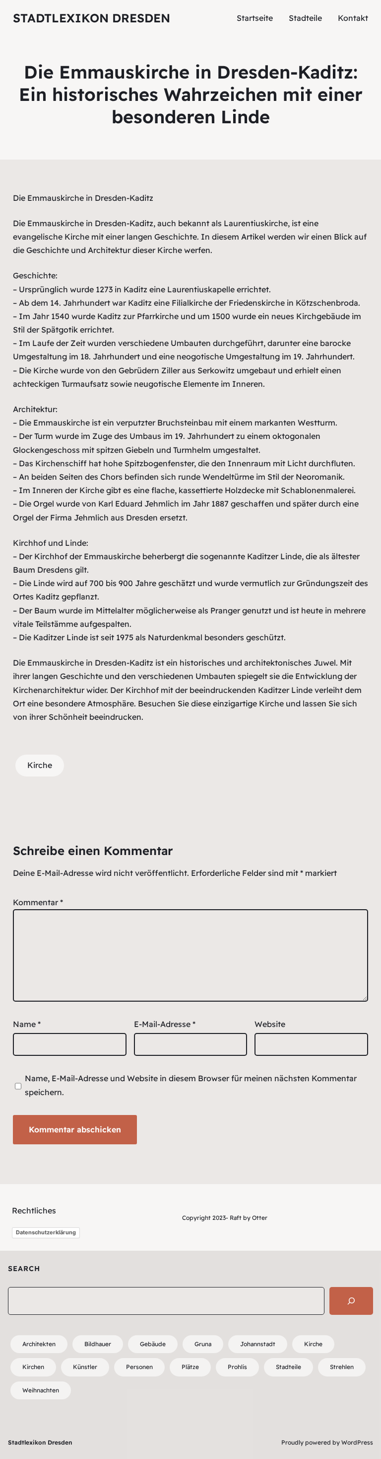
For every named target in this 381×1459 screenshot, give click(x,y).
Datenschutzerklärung (46, 1232)
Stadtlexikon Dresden (91, 17)
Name (27, 1024)
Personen (139, 1367)
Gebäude (153, 1344)
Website (269, 1024)
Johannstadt (257, 1344)
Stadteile (288, 1367)
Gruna (202, 1344)
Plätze (190, 1367)
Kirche (39, 765)
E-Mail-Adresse (164, 1024)
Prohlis (237, 1367)
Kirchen (33, 1367)
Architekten (39, 1344)
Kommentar (38, 902)
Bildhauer (97, 1344)
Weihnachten (40, 1390)
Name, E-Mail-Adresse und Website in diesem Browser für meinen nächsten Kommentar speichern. (191, 1085)
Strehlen (342, 1367)
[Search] (351, 1301)
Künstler (85, 1367)
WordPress (357, 1442)
